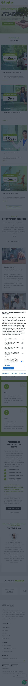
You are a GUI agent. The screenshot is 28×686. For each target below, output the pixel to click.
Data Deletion (5, 373)
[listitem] (14, 339)
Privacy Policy (22, 373)
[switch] (22, 343)
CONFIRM (8, 368)
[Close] (25, 312)
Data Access (14, 373)
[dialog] (14, 343)
